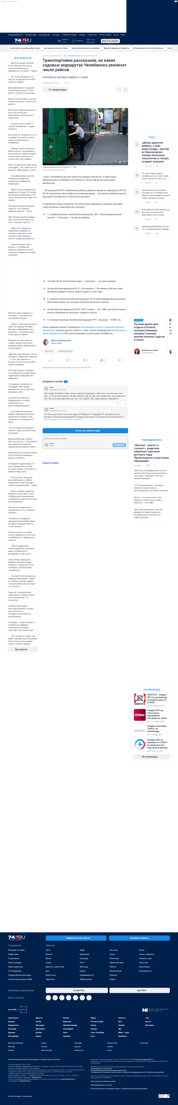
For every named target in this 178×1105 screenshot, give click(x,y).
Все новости (22, 58)
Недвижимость (15, 35)
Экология (143, 962)
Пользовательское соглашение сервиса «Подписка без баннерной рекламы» (119, 1089)
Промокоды (30, 35)
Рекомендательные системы (101, 1085)
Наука (82, 971)
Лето (82, 962)
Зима (82, 950)
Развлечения (116, 971)
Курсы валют (105, 35)
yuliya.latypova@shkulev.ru (143, 1059)
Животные (51, 975)
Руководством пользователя (101, 1068)
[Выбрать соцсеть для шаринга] (125, 89)
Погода (56, 35)
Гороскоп (92, 35)
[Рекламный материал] (110, 41)
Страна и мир (145, 958)
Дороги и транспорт (55, 967)
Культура (84, 958)
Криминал (84, 954)
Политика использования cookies (103, 1081)
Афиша (82, 35)
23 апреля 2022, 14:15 (51, 83)
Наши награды (15, 962)
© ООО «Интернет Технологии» (20, 1096)
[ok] (62, 997)
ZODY (123, 35)
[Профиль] (168, 41)
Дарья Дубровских (61, 340)
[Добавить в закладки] (118, 89)
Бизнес (49, 954)
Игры (116, 35)
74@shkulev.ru (36, 1077)
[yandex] (89, 997)
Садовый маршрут (65, 351)
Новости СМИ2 (51, 462)
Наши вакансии (15, 967)
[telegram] (48, 997)
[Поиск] (156, 41)
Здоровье (50, 979)
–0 (125, 403)
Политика (114, 958)
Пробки (78, 41)
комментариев (57, 89)
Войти (52, 446)
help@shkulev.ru (25, 1081)
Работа (113, 967)
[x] (75, 997)
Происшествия (116, 962)
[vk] (55, 997)
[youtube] (82, 997)
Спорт (142, 950)
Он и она (114, 950)
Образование (86, 979)
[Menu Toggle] (10, 41)
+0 (118, 403)
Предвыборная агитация (19, 975)
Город (48, 962)
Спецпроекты (145, 971)
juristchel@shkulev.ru (67, 1079)
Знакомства (44, 35)
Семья (112, 979)
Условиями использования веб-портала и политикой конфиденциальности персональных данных (127, 1072)
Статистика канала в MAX (20, 979)
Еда (47, 971)
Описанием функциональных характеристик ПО (108, 1070)
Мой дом (84, 967)
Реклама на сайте (16, 950)
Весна (48, 958)
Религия (113, 975)
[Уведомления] (162, 41)
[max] (68, 997)
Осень (112, 954)
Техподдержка (14, 971)
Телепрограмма (69, 35)
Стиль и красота (146, 954)
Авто (48, 950)
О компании (13, 958)
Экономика (144, 967)
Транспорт (49, 351)
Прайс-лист (13, 954)
